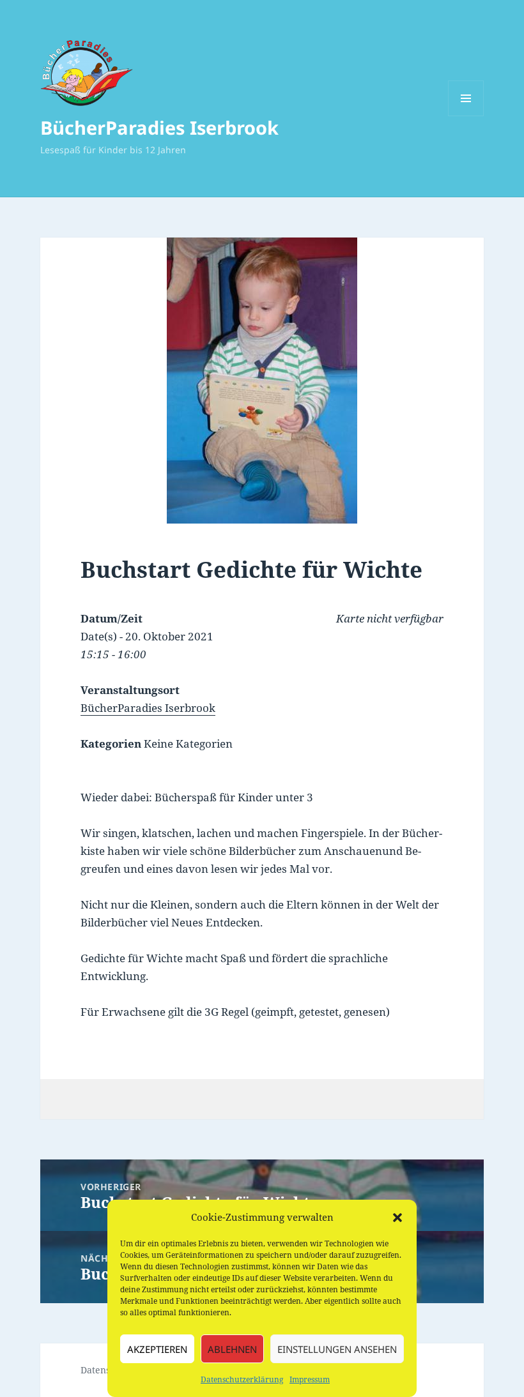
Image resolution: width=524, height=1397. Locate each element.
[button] (397, 1217)
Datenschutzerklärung (242, 1379)
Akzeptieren (157, 1349)
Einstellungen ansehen (337, 1349)
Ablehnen (232, 1349)
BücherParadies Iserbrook (159, 127)
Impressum (309, 1379)
